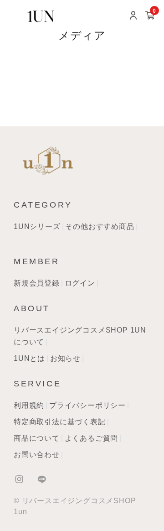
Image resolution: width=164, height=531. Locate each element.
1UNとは (29, 358)
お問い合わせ (37, 454)
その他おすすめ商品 (99, 226)
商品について (37, 438)
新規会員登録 (37, 283)
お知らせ (65, 358)
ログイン (80, 283)
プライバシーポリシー (87, 405)
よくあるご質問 (91, 438)
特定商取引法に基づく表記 (60, 422)
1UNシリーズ (37, 226)
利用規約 (29, 405)
